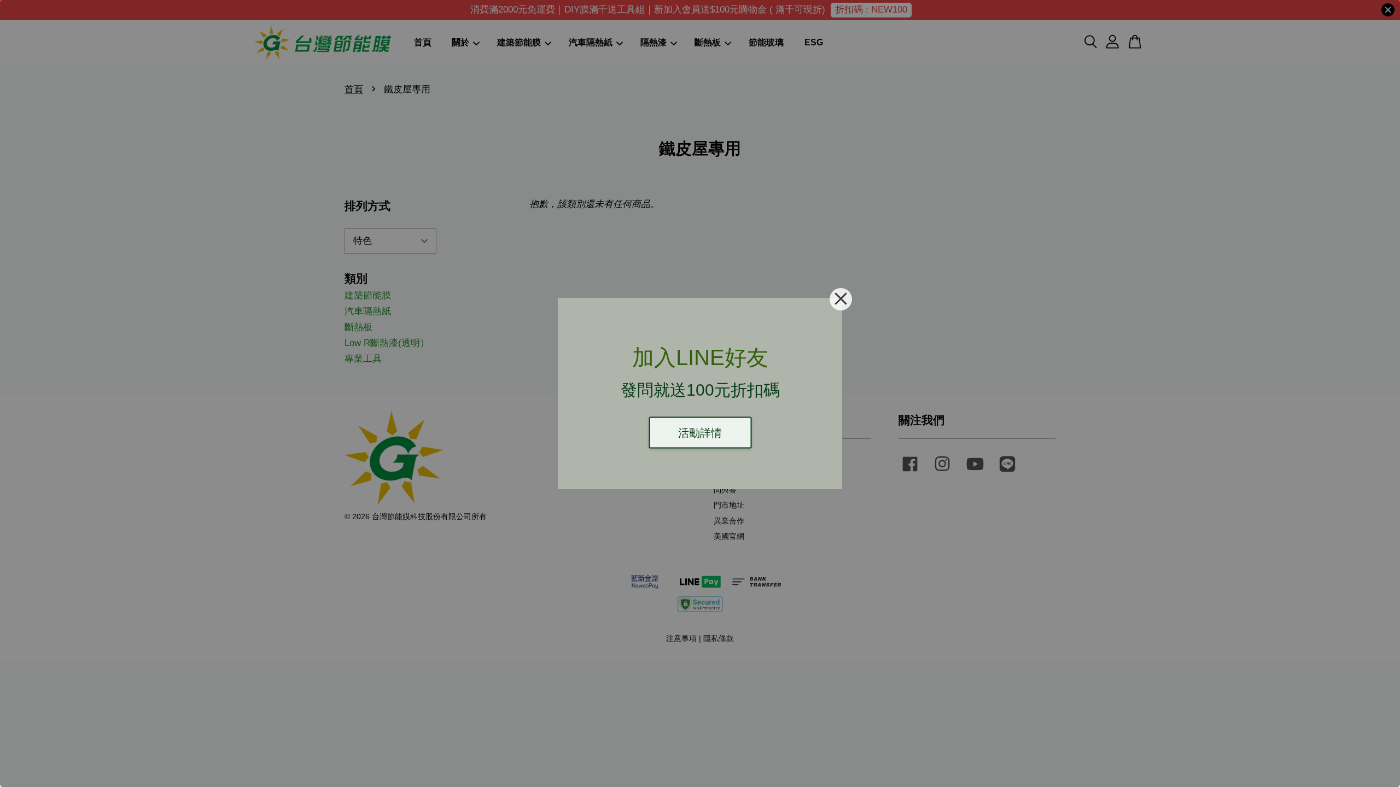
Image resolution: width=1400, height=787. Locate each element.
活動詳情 (700, 433)
